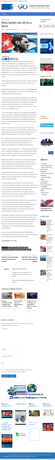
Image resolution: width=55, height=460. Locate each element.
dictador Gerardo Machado (8, 249)
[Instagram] (11, 59)
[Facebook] (3, 59)
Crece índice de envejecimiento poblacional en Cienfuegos (49, 237)
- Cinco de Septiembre (46, 165)
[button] (46, 82)
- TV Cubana (43, 194)
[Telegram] (14, 59)
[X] (6, 59)
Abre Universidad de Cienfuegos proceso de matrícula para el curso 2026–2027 (50, 260)
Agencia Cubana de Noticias (12, 29)
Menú (5, 14)
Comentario (5, 328)
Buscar (50, 152)
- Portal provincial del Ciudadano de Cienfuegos (46, 169)
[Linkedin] (8, 59)
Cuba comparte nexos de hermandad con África (18, 303)
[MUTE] (47, 26)
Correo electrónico (8, 356)
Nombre (4, 349)
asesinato (21, 247)
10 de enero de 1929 (13, 247)
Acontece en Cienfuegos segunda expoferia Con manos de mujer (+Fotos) (50, 224)
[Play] (40, 26)
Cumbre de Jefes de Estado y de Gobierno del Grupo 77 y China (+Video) (32, 304)
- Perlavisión (43, 164)
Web (3, 362)
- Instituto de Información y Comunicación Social (45, 183)
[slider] (42, 26)
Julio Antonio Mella (21, 249)
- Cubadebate (43, 187)
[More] (17, 59)
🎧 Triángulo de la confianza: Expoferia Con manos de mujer (50, 274)
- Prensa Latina (44, 192)
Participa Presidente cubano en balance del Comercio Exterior (7, 303)
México (29, 249)
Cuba (3, 19)
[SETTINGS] (53, 26)
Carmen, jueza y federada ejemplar (50, 248)
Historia (7, 19)
